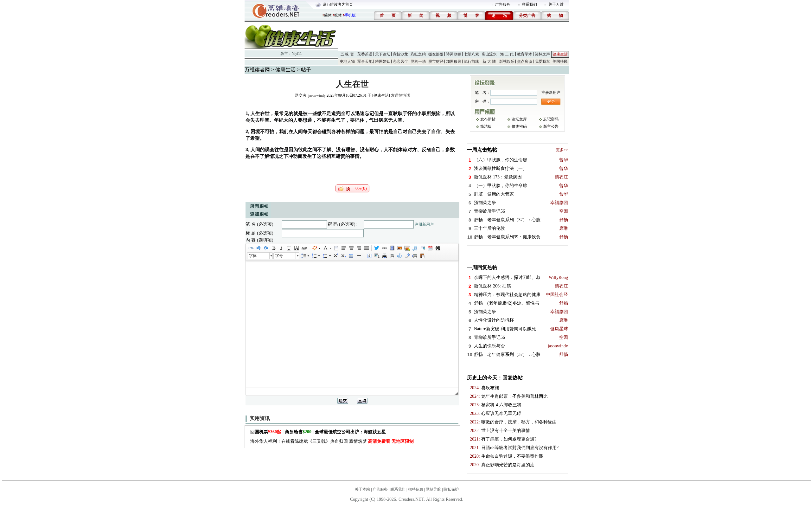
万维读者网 (257, 69)
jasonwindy (317, 95)
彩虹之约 (418, 54)
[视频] (392, 248)
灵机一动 (418, 61)
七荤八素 (471, 54)
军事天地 (365, 61)
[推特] (377, 248)
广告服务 (502, 4)
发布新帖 (487, 119)
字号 (279, 256)
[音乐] (415, 248)
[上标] (335, 256)
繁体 (338, 15)
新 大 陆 (489, 61)
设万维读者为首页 (337, 4)
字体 (253, 256)
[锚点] (399, 256)
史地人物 (347, 61)
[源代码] (250, 248)
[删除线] (304, 248)
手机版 (350, 15)
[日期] (430, 248)
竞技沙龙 (400, 54)
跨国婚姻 (382, 61)
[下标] (343, 256)
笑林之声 (542, 54)
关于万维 (556, 4)
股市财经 (436, 61)
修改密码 (519, 126)
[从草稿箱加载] (422, 256)
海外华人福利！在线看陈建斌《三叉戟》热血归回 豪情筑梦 (332, 441)
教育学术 (524, 54)
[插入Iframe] (422, 248)
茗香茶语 (365, 54)
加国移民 (453, 61)
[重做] (266, 248)
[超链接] (384, 248)
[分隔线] (358, 256)
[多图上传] (407, 248)
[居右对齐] (358, 248)
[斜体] (281, 248)
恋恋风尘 (400, 61)
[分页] (392, 256)
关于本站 (362, 489)
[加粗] (273, 248)
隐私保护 (451, 489)
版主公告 (551, 126)
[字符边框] (296, 248)
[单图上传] (399, 248)
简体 (328, 15)
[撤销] (258, 248)
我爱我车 (542, 61)
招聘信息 (415, 489)
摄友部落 (436, 54)
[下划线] (288, 248)
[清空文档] (336, 248)
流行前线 (471, 61)
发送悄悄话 (400, 95)
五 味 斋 (347, 54)
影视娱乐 (506, 61)
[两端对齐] (366, 248)
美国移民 (560, 61)
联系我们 (529, 4)
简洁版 (486, 126)
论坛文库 (519, 119)
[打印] (384, 256)
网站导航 (433, 489)
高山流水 (489, 54)
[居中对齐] (351, 248)
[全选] (369, 256)
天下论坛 (382, 54)
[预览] (377, 256)
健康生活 (560, 54)
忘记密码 (551, 119)
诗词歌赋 (453, 54)
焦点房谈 (524, 61)
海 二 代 (507, 54)
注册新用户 (424, 224)
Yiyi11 (297, 53)
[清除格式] (407, 256)
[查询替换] (437, 248)
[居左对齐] (343, 248)
